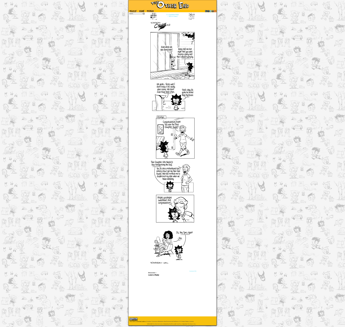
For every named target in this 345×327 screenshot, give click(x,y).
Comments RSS (192, 271)
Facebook (208, 11)
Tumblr (206, 11)
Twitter (211, 11)
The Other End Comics (172, 5)
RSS (215, 11)
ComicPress (179, 323)
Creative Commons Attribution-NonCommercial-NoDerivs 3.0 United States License (170, 321)
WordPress (171, 323)
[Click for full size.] (172, 263)
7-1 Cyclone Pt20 (172, 15)
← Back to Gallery (172, 16)
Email (213, 11)
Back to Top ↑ (193, 323)
